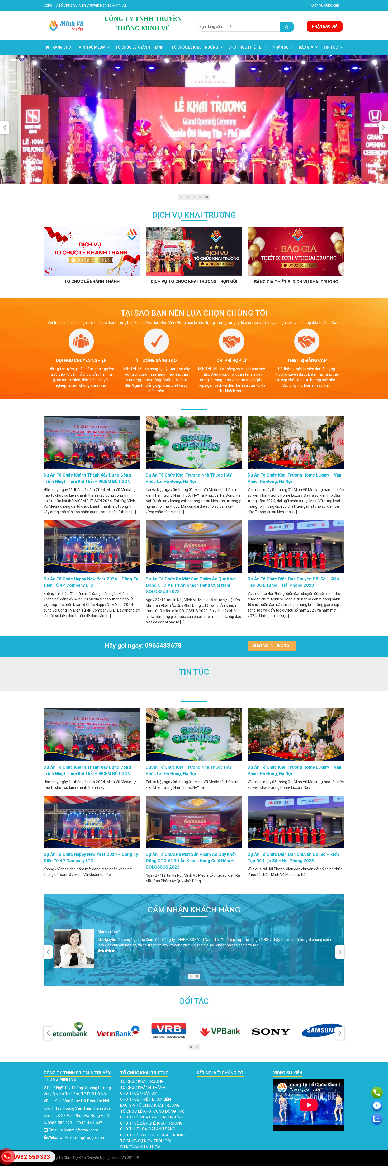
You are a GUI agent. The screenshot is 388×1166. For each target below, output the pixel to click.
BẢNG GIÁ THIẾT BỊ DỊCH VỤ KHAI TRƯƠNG (296, 281)
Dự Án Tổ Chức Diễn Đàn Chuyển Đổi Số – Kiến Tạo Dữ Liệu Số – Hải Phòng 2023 (293, 582)
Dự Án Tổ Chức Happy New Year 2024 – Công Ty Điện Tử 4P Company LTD (91, 582)
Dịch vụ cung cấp (325, 5)
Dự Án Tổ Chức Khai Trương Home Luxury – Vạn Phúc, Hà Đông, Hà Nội (294, 478)
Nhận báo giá (324, 26)
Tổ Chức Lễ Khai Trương (194, 47)
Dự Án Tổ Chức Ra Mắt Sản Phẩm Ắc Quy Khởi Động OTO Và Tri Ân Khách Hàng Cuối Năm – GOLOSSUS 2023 (191, 585)
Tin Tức (330, 47)
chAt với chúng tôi (271, 645)
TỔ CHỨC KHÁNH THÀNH (142, 1087)
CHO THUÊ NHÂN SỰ (138, 1093)
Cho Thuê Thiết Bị (245, 47)
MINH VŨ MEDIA (91, 47)
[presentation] (4, 127)
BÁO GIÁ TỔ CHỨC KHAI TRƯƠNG (150, 1105)
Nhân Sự (281, 47)
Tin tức (194, 672)
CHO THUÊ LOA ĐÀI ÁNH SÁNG (147, 1128)
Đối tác (194, 1001)
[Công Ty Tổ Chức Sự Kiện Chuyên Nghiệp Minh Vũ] (66, 25)
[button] (181, 197)
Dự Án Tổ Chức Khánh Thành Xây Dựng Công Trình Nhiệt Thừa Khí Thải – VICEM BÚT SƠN (87, 478)
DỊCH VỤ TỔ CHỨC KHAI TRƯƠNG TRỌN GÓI (194, 281)
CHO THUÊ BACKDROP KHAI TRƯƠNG (153, 1134)
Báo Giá (306, 47)
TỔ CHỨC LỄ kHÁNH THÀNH (92, 281)
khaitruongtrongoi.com (85, 1137)
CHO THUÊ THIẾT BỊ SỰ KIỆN (145, 1099)
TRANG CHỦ (60, 47)
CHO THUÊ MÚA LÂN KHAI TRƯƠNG (151, 1117)
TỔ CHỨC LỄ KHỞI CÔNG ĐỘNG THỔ (152, 1111)
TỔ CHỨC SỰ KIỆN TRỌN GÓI (145, 1140)
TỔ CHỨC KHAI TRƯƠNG (142, 1081)
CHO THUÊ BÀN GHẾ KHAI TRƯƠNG (151, 1123)
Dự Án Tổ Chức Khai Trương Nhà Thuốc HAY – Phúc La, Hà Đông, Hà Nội (191, 478)
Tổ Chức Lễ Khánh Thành (139, 47)
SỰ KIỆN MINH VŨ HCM (140, 1146)
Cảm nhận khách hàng (194, 910)
